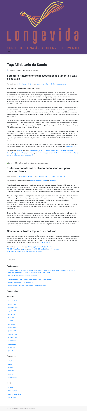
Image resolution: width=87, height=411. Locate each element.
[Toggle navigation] (9, 51)
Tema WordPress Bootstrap (27, 408)
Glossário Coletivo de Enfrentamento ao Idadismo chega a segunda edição (30, 279)
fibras (15, 249)
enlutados (49, 150)
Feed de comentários (14, 394)
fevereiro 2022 (12, 327)
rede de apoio (57, 153)
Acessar (10, 387)
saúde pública (72, 153)
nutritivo (50, 249)
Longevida (15, 408)
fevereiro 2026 (12, 301)
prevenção (38, 153)
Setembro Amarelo (21, 155)
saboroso (21, 251)
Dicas (18, 247)
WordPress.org (12, 397)
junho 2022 (11, 314)
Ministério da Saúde (40, 249)
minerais (31, 249)
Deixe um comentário (58, 84)
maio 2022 (11, 317)
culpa (41, 150)
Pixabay (52, 181)
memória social (58, 150)
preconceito (30, 153)
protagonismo (47, 153)
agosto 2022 (12, 311)
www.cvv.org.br (70, 146)
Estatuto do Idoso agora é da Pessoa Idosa (20, 282)
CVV (44, 150)
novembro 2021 (13, 337)
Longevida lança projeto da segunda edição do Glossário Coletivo (27, 285)
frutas (19, 249)
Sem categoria (12, 377)
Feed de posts (12, 390)
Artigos (10, 361)
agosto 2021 (12, 347)
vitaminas (38, 251)
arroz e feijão (41, 247)
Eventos (10, 367)
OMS (13, 153)
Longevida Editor (42, 84)
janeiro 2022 (12, 331)
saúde (26, 251)
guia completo (46, 242)
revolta (64, 153)
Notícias (19, 150)
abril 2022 (11, 321)
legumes (24, 249)
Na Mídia (11, 370)
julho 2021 (11, 351)
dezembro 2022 (13, 307)
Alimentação (32, 247)
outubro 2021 (12, 340)
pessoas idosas (20, 153)
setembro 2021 (12, 344)
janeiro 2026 (12, 304)
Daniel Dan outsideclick (38, 181)
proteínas (14, 251)
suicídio (30, 155)
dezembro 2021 (12, 334)
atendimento (34, 150)
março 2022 (11, 324)
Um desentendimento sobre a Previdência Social (22, 275)
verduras (32, 251)
